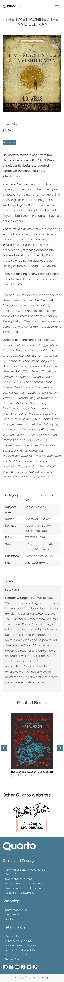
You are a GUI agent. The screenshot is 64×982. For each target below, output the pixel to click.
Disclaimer (11, 919)
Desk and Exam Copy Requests (24, 945)
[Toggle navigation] (56, 5)
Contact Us (12, 936)
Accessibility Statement (19, 893)
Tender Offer (12, 959)
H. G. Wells (12, 590)
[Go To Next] (58, 749)
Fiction (29, 495)
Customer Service (16, 910)
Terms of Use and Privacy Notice (25, 870)
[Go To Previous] (2, 749)
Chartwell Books (36, 563)
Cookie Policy (13, 874)
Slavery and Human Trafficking (23, 888)
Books (29, 507)
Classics (40, 507)
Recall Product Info (17, 955)
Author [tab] (9, 582)
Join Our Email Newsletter (21, 950)
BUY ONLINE (9, 143)
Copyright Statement (18, 879)
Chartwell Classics (37, 519)
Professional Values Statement (23, 884)
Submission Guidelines (18, 941)
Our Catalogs (13, 914)
